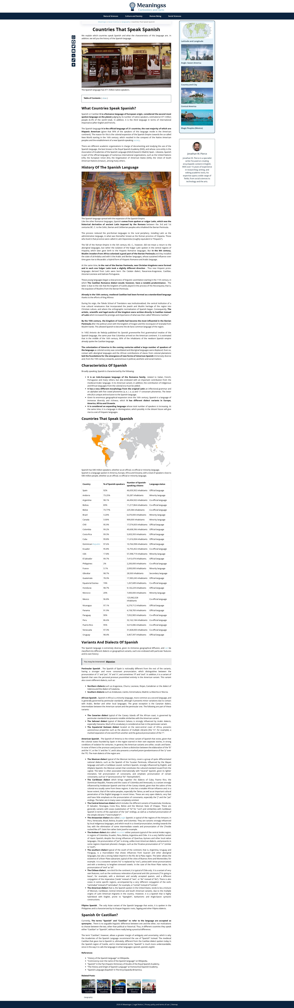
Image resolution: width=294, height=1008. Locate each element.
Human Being (155, 16)
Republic (96, 544)
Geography (126, 22)
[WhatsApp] (73, 37)
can (166, 648)
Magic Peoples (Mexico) (192, 128)
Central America (188, 106)
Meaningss (102, 22)
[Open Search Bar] (189, 16)
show (105, 98)
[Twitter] (73, 46)
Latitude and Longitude (192, 41)
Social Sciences (174, 16)
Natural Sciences (110, 16)
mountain (120, 832)
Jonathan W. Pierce (197, 153)
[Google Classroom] (73, 55)
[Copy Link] (73, 60)
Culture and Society (133, 16)
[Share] (73, 64)
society (136, 140)
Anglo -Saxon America (191, 62)
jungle (122, 817)
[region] (147, 1000)
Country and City (189, 84)
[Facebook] (73, 41)
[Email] (73, 51)
